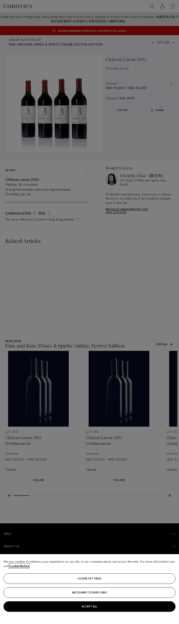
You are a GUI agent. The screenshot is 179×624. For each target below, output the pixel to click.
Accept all (89, 606)
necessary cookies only (89, 592)
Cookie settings (89, 578)
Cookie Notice (19, 566)
